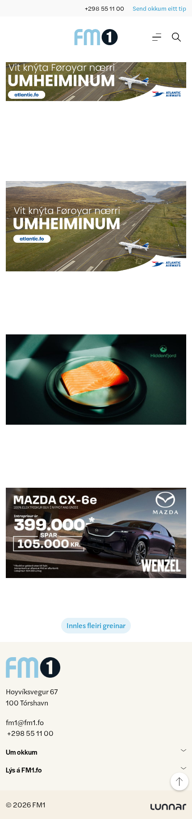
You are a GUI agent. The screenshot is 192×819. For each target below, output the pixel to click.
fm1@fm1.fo (25, 722)
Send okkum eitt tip (159, 8)
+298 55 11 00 (104, 8)
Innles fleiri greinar (96, 625)
